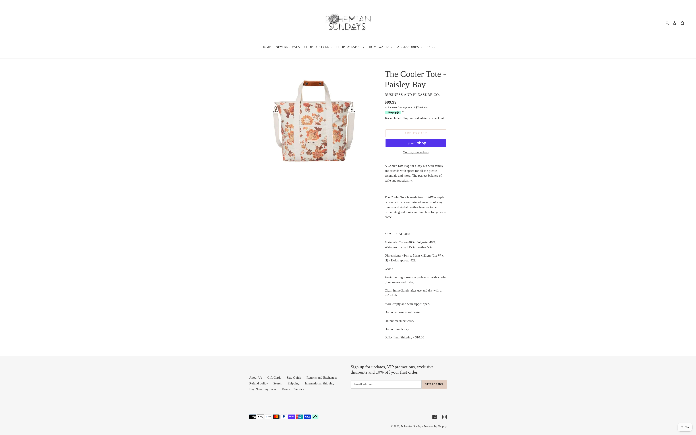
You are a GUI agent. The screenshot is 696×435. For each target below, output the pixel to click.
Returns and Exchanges (321, 377)
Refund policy (258, 383)
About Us (255, 377)
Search (277, 383)
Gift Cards (274, 377)
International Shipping (319, 383)
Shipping (408, 118)
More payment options (415, 152)
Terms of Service (293, 389)
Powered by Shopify (435, 426)
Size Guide (294, 377)
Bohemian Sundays (412, 426)
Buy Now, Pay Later (262, 389)
